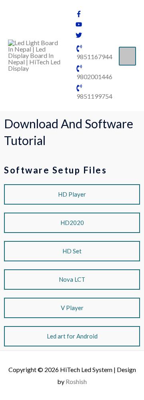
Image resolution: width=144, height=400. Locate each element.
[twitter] (79, 36)
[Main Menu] (127, 56)
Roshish (76, 381)
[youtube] (79, 25)
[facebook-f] (79, 14)
